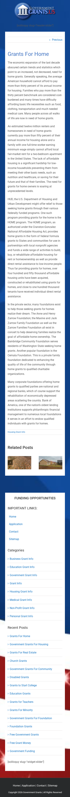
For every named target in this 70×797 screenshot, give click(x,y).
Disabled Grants (19, 677)
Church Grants (18, 660)
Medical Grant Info (21, 599)
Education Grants (20, 693)
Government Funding (22, 751)
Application (28, 785)
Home (16, 785)
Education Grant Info (22, 567)
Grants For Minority (21, 710)
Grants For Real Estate (23, 652)
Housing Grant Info (16, 432)
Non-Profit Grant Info (22, 608)
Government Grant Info (23, 575)
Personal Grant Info (21, 616)
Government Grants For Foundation (31, 718)
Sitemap (52, 785)
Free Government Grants (24, 734)
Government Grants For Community (31, 669)
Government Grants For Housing (29, 644)
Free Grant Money (20, 743)
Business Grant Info (21, 558)
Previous (57, 39)
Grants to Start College (23, 685)
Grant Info (16, 583)
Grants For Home (20, 636)
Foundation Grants (21, 726)
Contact (41, 785)
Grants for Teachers (21, 702)
